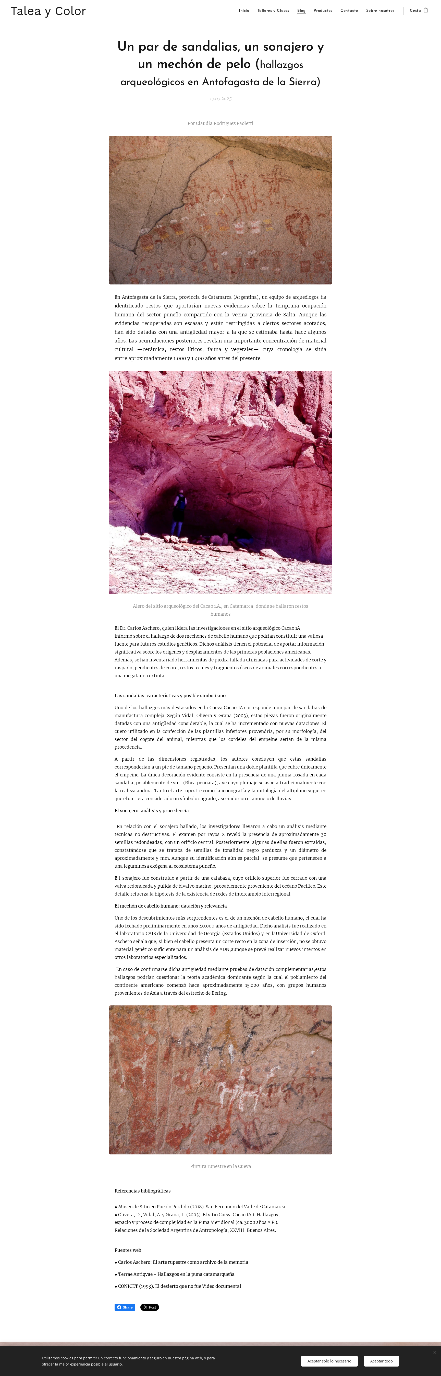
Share (128, 1307)
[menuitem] (245, 11)
